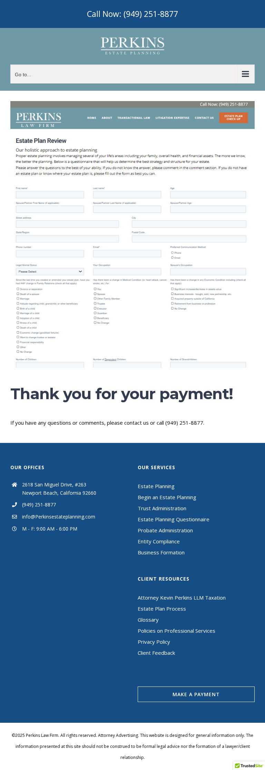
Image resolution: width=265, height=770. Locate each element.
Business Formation (161, 552)
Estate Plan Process (162, 608)
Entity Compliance (159, 541)
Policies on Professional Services (176, 630)
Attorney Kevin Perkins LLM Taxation (182, 597)
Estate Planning (156, 486)
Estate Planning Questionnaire (173, 519)
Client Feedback (156, 652)
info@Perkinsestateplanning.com (58, 516)
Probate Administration (165, 530)
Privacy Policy (154, 641)
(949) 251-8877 (39, 504)
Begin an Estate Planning (167, 497)
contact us (136, 422)
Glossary (148, 619)
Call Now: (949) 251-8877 (132, 13)
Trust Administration (162, 508)
